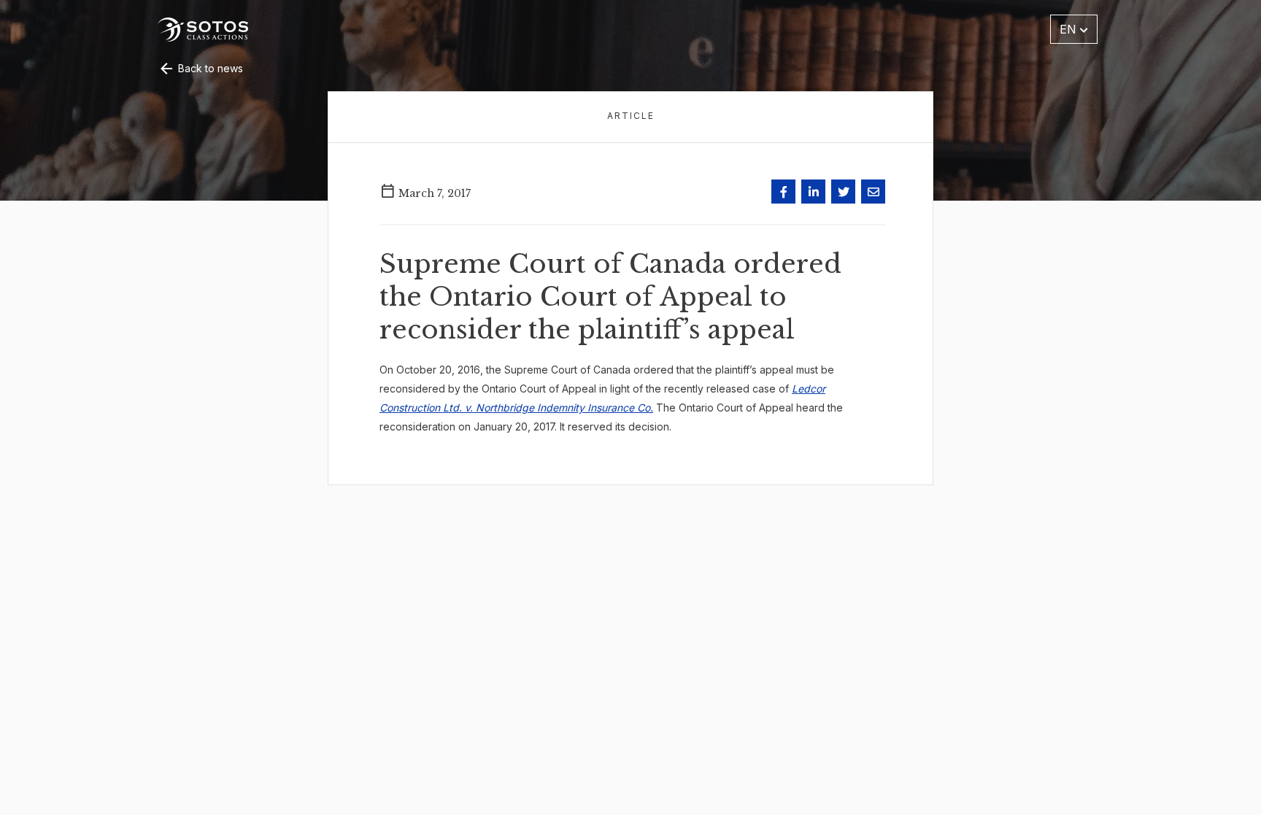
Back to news (209, 68)
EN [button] (1070, 29)
